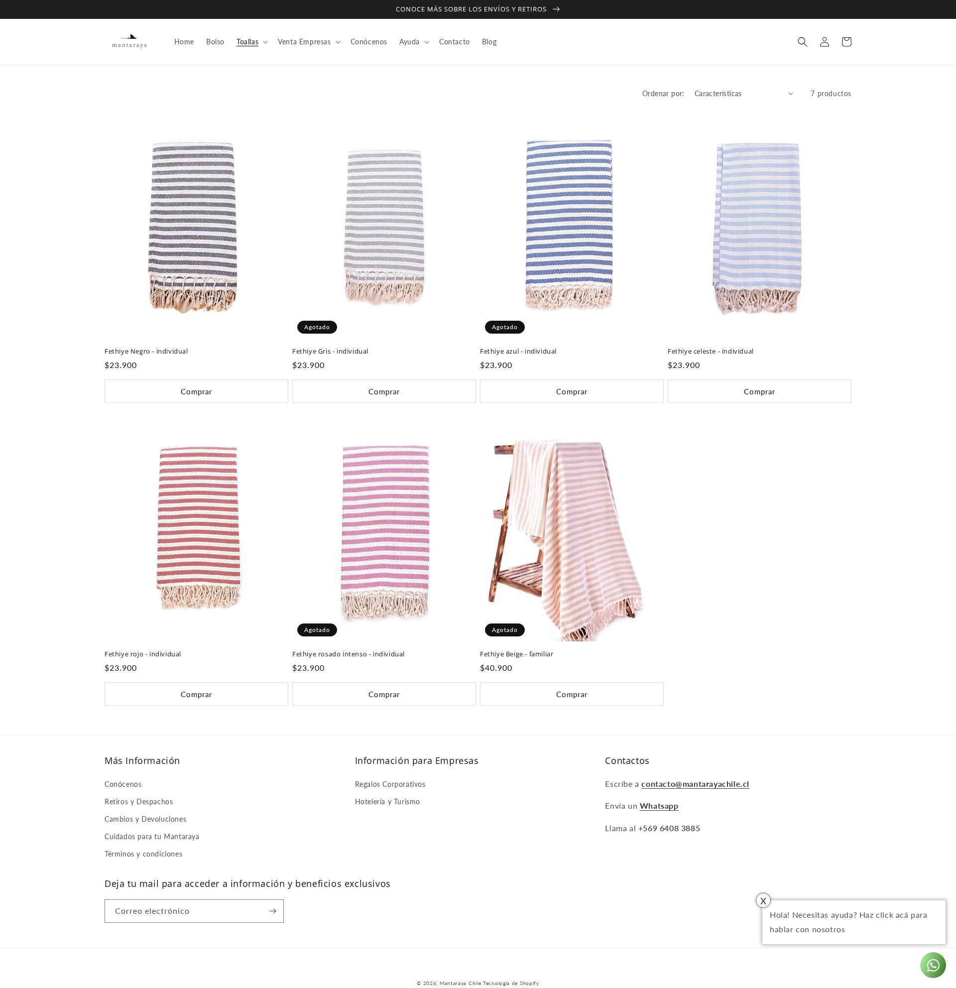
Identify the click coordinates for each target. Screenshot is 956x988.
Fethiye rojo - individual (143, 654)
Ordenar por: (663, 93)
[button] (251, 41)
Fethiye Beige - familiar (516, 654)
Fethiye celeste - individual (711, 351)
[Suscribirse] (272, 911)
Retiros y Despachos (139, 801)
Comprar (196, 391)
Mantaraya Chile (460, 983)
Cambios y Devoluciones (145, 819)
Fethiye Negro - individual (146, 351)
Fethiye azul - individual (518, 351)
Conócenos (123, 784)
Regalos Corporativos (390, 784)
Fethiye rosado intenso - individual (348, 654)
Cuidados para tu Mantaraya (152, 836)
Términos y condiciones (143, 854)
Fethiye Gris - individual (330, 351)
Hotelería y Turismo (387, 801)
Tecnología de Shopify (511, 983)
